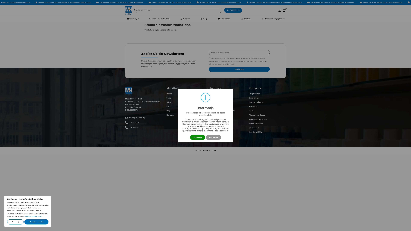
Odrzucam (213, 137)
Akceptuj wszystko (36, 222)
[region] (27, 211)
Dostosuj (15, 222)
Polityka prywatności (33, 216)
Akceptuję (197, 137)
